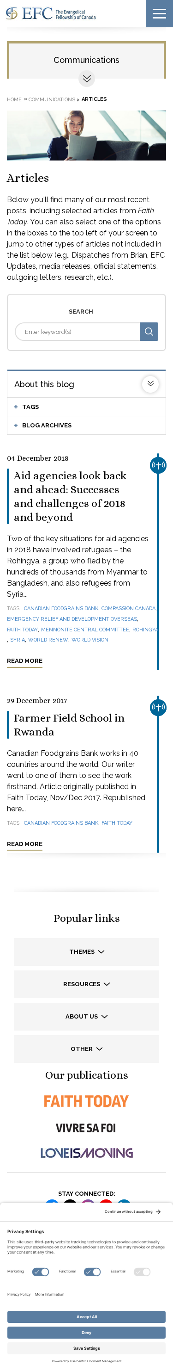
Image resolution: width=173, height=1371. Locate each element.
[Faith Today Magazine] (86, 1101)
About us (82, 1016)
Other (82, 1048)
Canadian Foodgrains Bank (61, 608)
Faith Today (22, 630)
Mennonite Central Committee (85, 630)
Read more (24, 660)
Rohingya (145, 630)
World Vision (90, 640)
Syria (17, 640)
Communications (86, 60)
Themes (82, 951)
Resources (82, 984)
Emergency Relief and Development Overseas (72, 619)
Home (14, 99)
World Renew (48, 640)
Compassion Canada (128, 608)
